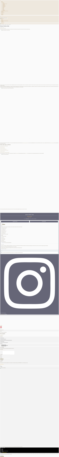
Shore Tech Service (5, 452)
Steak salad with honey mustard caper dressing (4, 152)
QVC (26, 153)
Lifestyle (2, 449)
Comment (1, 354)
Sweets (3, 7)
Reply (0, 365)
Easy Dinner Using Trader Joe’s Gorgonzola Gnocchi (4, 342)
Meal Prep (4, 10)
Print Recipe (15, 221)
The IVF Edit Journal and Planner (4, 20)
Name (1, 355)
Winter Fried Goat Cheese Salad (4, 345)
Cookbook (2, 11)
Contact (2, 450)
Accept (3, 456)
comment (1, 325)
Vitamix (17, 153)
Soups (3, 9)
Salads (3, 8)
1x (2, 224)
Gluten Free (3, 24)
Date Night (4, 6)
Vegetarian (4, 5)
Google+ (1, 327)
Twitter (1, 326)
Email (0, 328)
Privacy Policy (2, 12)
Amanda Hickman (27, 218)
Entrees (3, 2)
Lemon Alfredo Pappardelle (2, 341)
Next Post (1, 335)
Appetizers (4, 4)
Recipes (5, 24)
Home (2, 1)
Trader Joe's (9, 24)
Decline (1, 456)
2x (3, 224)
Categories (1, 367)
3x (4, 224)
